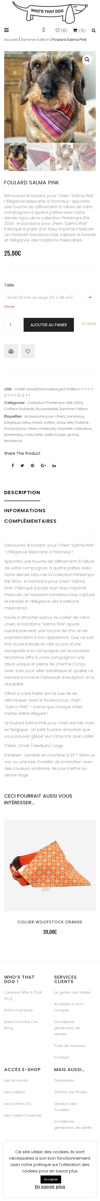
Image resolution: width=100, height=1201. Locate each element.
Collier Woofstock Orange (50, 922)
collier (49, 422)
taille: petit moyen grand (56, 434)
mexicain (47, 428)
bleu (26, 422)
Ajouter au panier (49, 325)
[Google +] (43, 466)
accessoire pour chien (44, 416)
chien (37, 422)
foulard (81, 422)
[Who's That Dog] (50, 12)
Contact (61, 1057)
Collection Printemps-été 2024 (55, 402)
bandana (75, 416)
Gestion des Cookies (65, 1106)
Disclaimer (64, 1080)
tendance (13, 440)
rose (28, 434)
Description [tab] (22, 492)
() (63, 30)
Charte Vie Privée (70, 1092)
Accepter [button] (51, 1179)
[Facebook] (13, 466)
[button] (87, 60)
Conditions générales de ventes (67, 1028)
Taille (9, 285)
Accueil (11, 39)
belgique (12, 422)
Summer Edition (35, 39)
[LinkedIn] (54, 466)
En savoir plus (50, 1187)
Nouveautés (47, 408)
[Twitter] (22, 466)
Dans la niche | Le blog (21, 1025)
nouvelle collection (74, 428)
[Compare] (11, 351)
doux (60, 422)
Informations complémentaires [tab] (30, 515)
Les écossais (16, 1080)
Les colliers (14, 1092)
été (70, 422)
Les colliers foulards (23, 1115)
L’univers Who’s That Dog (23, 995)
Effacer (9, 307)
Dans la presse (18, 1010)
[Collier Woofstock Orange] (50, 898)
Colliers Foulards (19, 408)
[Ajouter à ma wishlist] (28, 351)
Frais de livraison (70, 1045)
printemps (13, 434)
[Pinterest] (32, 466)
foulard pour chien (21, 428)
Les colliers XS (17, 1103)
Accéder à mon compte (69, 1007)
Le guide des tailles (72, 992)
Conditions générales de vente (73, 1124)
